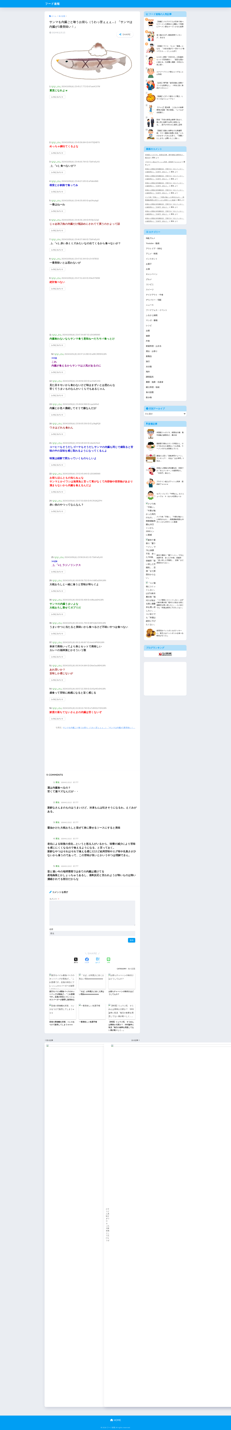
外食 (148, 341)
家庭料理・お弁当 (153, 346)
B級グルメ (150, 238)
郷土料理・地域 (152, 387)
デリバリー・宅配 (153, 300)
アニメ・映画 (151, 254)
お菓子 (149, 264)
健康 (148, 336)
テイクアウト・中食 (154, 295)
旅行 (148, 361)
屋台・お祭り (151, 351)
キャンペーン (151, 274)
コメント (54, 899)
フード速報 (52, 3)
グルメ (149, 279)
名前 (51, 929)
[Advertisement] (92, 121)
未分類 (149, 367)
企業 (148, 331)
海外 (148, 372)
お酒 (148, 269)
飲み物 (149, 397)
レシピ (149, 325)
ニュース (150, 305)
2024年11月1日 (66, 782)
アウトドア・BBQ (154, 249)
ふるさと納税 (151, 315)
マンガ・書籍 (151, 320)
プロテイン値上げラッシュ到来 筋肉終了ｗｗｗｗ (163, 162)
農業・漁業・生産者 (154, 382)
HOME (117, 1420)
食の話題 (131, 969)
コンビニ (150, 284)
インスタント (151, 259)
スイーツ (150, 290)
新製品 (149, 356)
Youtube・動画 (152, 243)
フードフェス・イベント (156, 310)
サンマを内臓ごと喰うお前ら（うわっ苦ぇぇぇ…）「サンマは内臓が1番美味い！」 (99, 728)
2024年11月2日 (66, 822)
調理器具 (150, 377)
